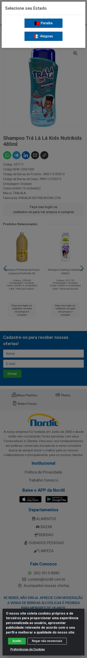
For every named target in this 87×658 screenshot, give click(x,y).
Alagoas (46, 36)
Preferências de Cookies (27, 649)
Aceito (16, 641)
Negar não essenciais (47, 641)
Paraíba (46, 23)
